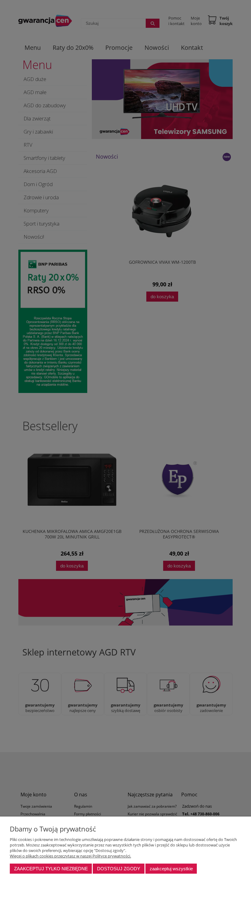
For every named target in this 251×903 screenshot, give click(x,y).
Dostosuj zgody (118, 868)
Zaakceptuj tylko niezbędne (51, 868)
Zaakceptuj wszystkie (171, 868)
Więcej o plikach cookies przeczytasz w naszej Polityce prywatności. (70, 856)
